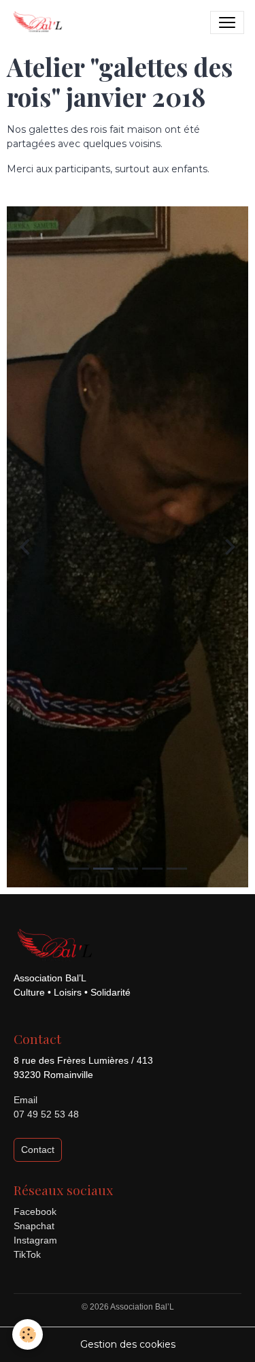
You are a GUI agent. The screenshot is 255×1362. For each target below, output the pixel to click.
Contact (37, 1149)
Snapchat (34, 1225)
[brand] (40, 22)
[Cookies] (27, 1334)
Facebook (35, 1211)
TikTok (27, 1254)
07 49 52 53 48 (46, 1114)
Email (25, 1099)
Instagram (35, 1240)
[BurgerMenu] (227, 22)
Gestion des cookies (127, 1344)
